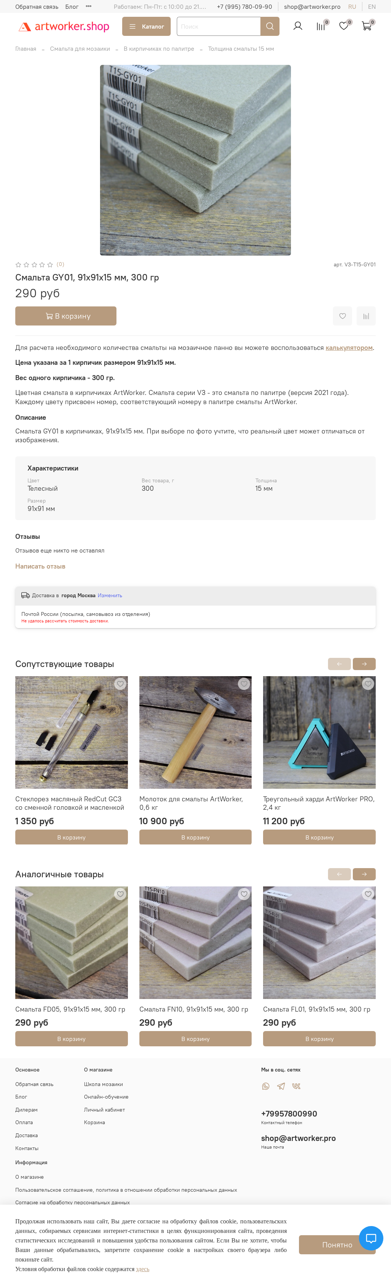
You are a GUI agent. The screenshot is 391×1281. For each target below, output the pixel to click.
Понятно (337, 1244)
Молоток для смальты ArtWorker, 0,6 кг (191, 803)
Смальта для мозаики (80, 48)
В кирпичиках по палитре (159, 48)
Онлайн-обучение (106, 1096)
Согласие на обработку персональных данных (72, 1202)
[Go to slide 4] (124, 251)
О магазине (29, 1176)
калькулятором (349, 347)
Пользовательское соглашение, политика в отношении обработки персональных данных (126, 1189)
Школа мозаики (103, 1084)
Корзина (94, 1122)
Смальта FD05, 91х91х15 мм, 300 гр (70, 1008)
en (372, 6)
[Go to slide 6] (134, 251)
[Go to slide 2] (113, 251)
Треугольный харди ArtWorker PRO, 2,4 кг (319, 803)
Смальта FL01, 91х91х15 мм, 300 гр (316, 1008)
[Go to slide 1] (108, 251)
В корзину (71, 837)
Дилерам (26, 1109)
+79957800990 (289, 1114)
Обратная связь (36, 6)
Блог (72, 6)
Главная (25, 48)
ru (352, 6)
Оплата (24, 1122)
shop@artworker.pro (312, 6)
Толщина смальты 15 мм (241, 48)
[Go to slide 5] (129, 251)
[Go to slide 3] (118, 251)
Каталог (153, 26)
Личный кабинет (104, 1109)
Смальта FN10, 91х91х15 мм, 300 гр (193, 1008)
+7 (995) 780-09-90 (244, 6)
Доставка (26, 1135)
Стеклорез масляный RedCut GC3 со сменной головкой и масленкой (69, 803)
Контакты (27, 1148)
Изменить (110, 595)
